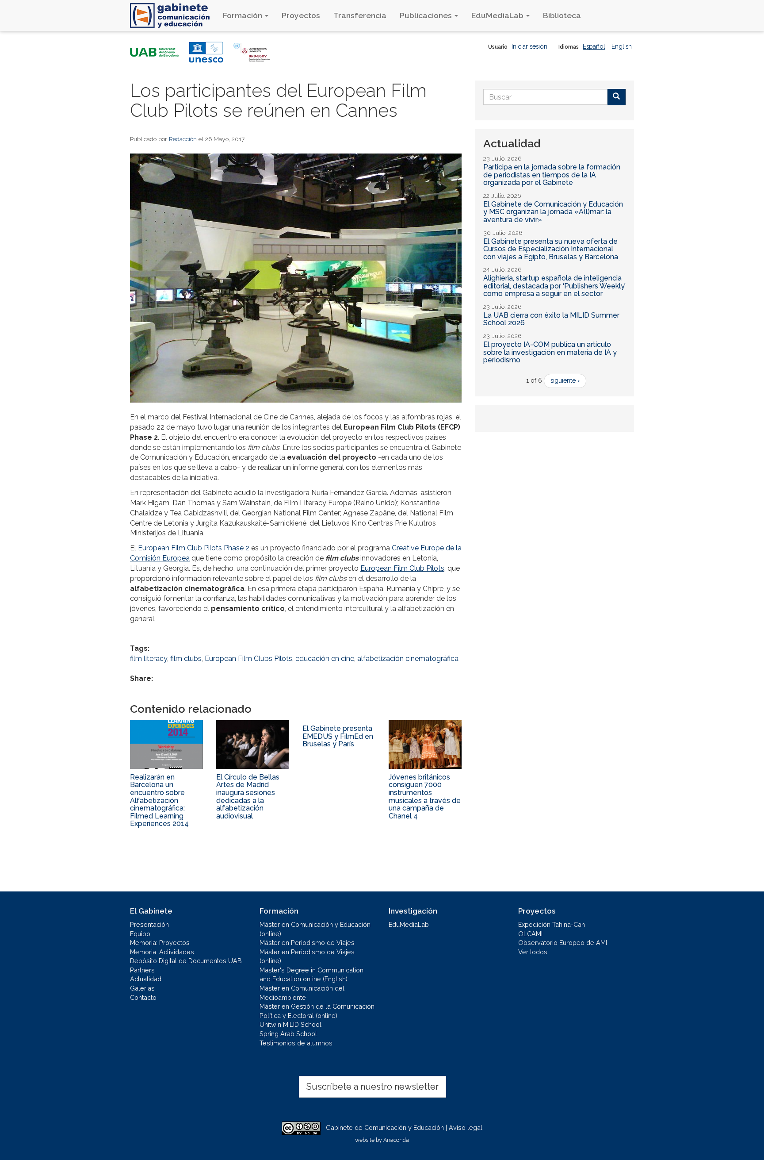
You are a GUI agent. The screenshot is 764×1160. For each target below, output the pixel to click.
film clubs (186, 658)
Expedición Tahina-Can (551, 924)
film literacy (148, 658)
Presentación (149, 924)
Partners (142, 970)
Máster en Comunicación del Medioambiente (302, 992)
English (621, 46)
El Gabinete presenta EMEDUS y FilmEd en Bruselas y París (337, 736)
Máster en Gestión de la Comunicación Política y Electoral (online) (317, 1011)
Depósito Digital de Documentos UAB (186, 960)
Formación (243, 15)
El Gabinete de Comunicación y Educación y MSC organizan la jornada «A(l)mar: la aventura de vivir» (553, 212)
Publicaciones (427, 15)
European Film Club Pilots (402, 568)
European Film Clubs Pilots (248, 658)
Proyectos (301, 15)
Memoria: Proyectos (160, 942)
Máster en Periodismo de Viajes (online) (307, 956)
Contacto (143, 997)
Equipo (140, 933)
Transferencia (359, 15)
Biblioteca (562, 15)
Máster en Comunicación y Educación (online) (315, 929)
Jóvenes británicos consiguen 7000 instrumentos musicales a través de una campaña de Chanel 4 (425, 796)
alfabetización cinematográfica (407, 658)
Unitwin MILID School (290, 1024)
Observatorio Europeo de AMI (562, 942)
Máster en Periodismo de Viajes (307, 942)
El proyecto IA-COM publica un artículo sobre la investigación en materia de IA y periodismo (550, 352)
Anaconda (396, 1140)
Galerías (142, 988)
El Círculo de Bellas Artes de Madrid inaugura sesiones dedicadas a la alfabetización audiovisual (247, 796)
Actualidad (145, 979)
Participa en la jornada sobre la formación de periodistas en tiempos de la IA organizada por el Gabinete (551, 175)
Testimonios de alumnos (296, 1043)
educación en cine (324, 658)
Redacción (183, 138)
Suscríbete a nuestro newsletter (372, 1086)
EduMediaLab (498, 15)
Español (594, 46)
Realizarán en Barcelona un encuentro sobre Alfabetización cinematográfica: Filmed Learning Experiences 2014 (159, 800)
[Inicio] (173, 15)
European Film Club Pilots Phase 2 (193, 548)
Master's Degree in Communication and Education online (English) (311, 974)
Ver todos (532, 952)
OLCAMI (530, 933)
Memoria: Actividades (162, 952)
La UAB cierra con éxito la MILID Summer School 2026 (551, 319)
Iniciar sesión (529, 46)
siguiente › (565, 380)
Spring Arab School (288, 1033)
